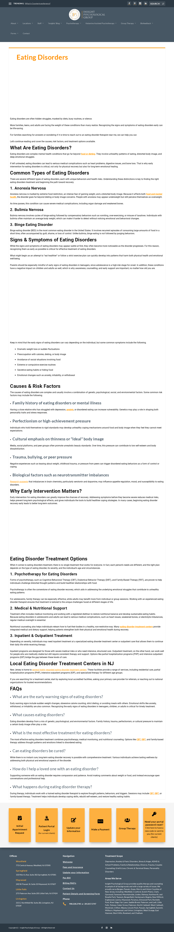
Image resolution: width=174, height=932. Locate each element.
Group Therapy (127, 23)
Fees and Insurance (73, 867)
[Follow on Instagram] (106, 928)
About (13, 23)
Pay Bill (67, 878)
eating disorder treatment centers (136, 626)
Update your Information (76, 872)
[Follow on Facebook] (102, 928)
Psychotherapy (72, 23)
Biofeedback (145, 23)
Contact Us (68, 888)
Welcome (68, 862)
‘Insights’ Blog (54, 23)
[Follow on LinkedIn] (111, 928)
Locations (27, 23)
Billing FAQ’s (69, 883)
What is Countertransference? (37, 3)
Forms (13, 33)
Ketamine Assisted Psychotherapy (100, 23)
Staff (39, 23)
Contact (26, 33)
